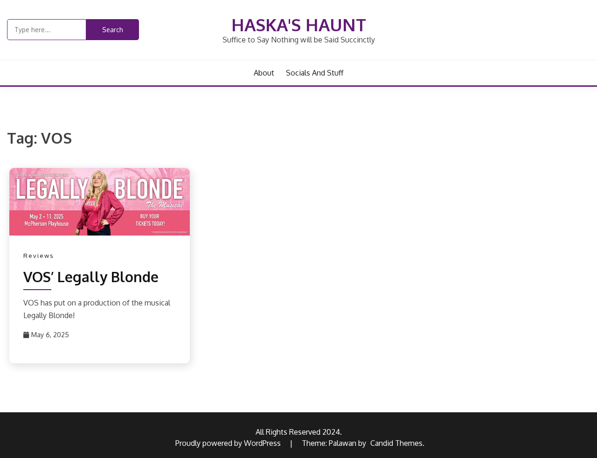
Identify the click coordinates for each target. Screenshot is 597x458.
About (264, 72)
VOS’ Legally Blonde (91, 276)
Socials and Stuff (314, 72)
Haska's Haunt (298, 24)
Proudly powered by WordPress (229, 443)
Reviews (38, 255)
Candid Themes (396, 443)
